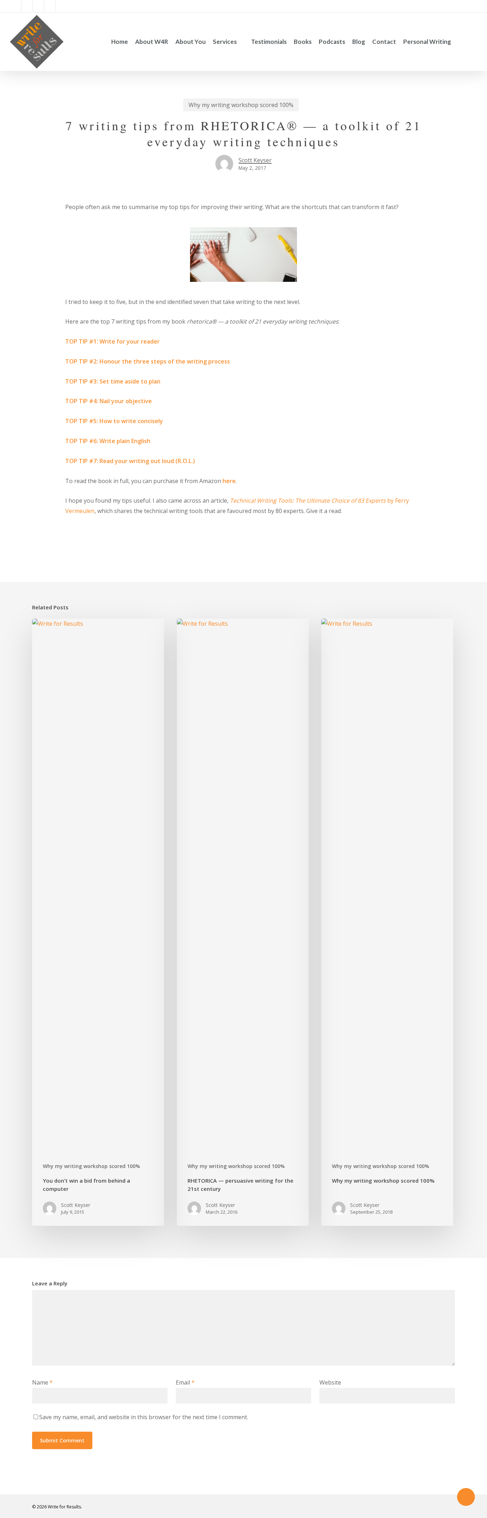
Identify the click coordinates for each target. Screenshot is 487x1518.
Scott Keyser (255, 160)
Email (185, 1382)
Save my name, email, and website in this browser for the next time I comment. (143, 1417)
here (229, 481)
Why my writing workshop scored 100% (241, 105)
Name (42, 1382)
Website (330, 1382)
